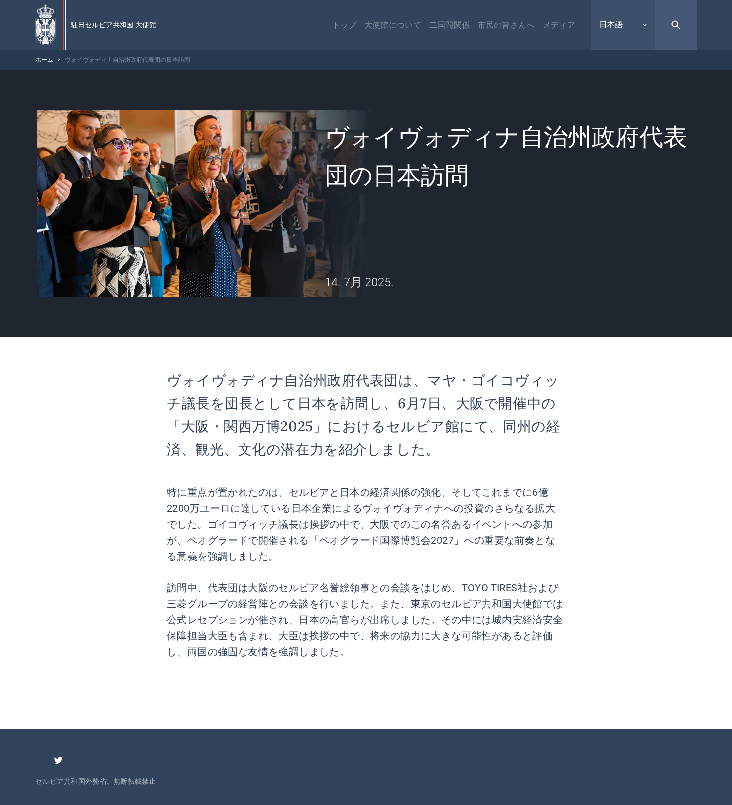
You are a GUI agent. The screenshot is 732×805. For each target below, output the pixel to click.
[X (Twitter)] (58, 760)
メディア (559, 25)
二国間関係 (449, 25)
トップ (344, 25)
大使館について (393, 25)
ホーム (44, 59)
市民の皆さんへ (506, 25)
